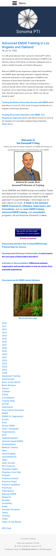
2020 (4, 354)
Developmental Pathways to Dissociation (20, 253)
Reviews (6, 500)
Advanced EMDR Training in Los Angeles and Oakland (25, 45)
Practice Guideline (11, 484)
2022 (4, 360)
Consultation (8, 397)
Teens (5, 512)
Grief (4, 422)
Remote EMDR (9, 494)
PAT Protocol (8, 466)
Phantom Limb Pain (11, 472)
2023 (4, 363)
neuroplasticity (9, 456)
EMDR (5, 413)
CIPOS (5, 394)
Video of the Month (11, 522)
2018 (4, 348)
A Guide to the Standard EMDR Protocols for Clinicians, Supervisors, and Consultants (26, 206)
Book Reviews (9, 385)
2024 (4, 366)
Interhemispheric (10, 438)
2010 (4, 323)
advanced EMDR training (14, 212)
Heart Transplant (10, 428)
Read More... (8, 124)
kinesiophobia (9, 444)
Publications (8, 491)
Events (5, 419)
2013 (4, 332)
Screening (7, 503)
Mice (4, 450)
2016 (4, 341)
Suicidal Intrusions (11, 509)
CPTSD (5, 404)
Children (6, 391)
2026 (4, 373)
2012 (4, 329)
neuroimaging (8, 453)
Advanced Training (11, 376)
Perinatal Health (10, 469)
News (4, 459)
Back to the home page (28, 318)
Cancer (5, 388)
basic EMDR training (33, 209)
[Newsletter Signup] (28, 232)
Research (6, 497)
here (44, 215)
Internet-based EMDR (12, 441)
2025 (4, 369)
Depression (7, 407)
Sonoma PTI (28, 31)
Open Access (8, 463)
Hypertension (8, 432)
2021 (4, 357)
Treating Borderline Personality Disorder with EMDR (25, 102)
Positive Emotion (10, 478)
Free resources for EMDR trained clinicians (21, 280)
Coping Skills (8, 400)
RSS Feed (6, 528)
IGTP (4, 435)
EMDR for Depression (12, 416)
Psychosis (7, 487)
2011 (4, 326)
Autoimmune (8, 379)
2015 (4, 338)
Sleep (4, 506)
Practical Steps (9, 481)
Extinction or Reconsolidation (15, 263)
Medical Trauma (10, 447)
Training (6, 515)
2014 (4, 335)
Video (5, 518)
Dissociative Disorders (13, 410)
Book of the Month (11, 382)
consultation (39, 212)
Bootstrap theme (29, 549)
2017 (4, 345)
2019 (4, 351)
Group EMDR (8, 425)
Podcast (6, 475)
